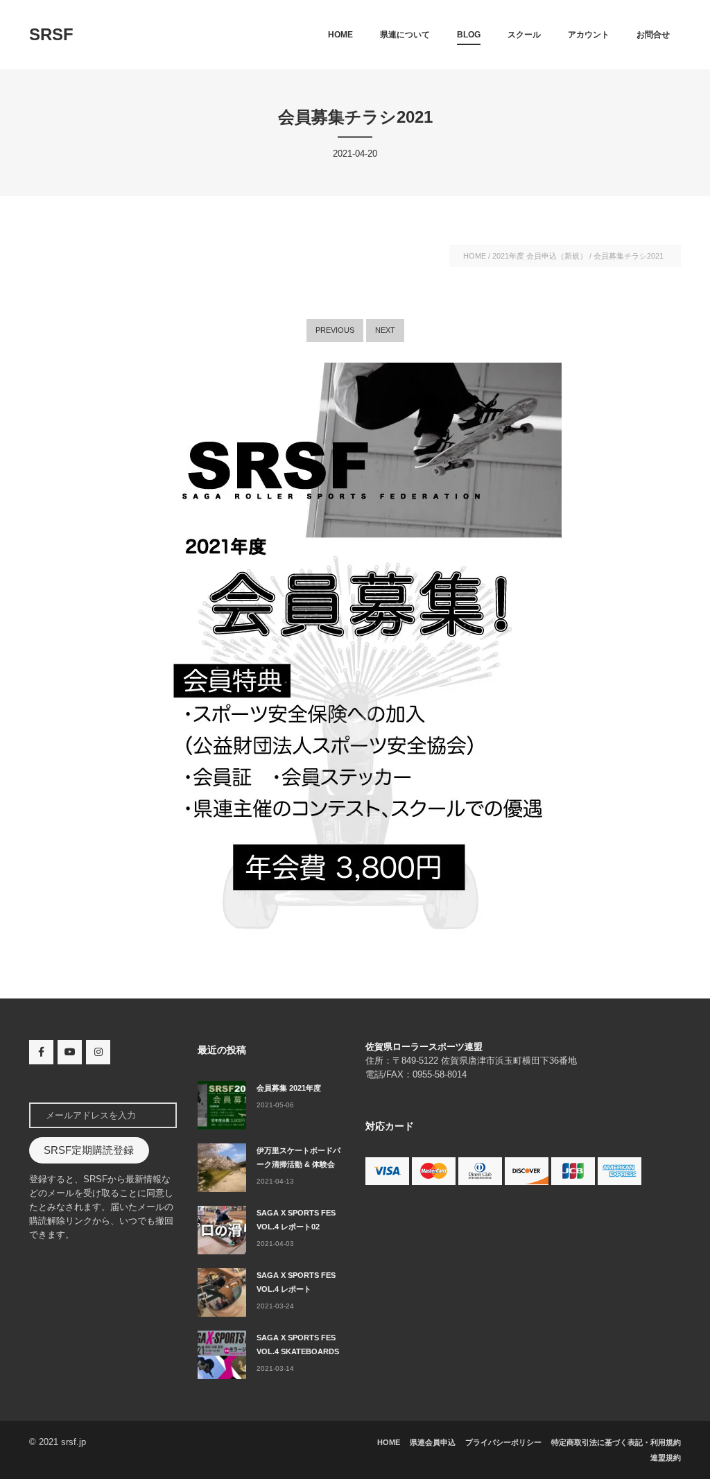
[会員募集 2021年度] (222, 1105)
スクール (524, 35)
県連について (405, 35)
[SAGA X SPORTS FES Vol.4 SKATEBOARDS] (222, 1355)
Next (385, 330)
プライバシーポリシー (503, 1442)
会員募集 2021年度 (289, 1088)
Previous (334, 330)
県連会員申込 (433, 1442)
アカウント (588, 35)
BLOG (468, 35)
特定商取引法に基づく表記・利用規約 (616, 1442)
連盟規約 (665, 1457)
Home (340, 35)
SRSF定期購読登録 (89, 1150)
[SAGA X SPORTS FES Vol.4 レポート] (222, 1292)
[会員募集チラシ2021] (355, 654)
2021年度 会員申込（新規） (539, 256)
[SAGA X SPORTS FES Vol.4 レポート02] (222, 1230)
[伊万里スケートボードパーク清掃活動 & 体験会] (222, 1167)
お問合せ (653, 35)
